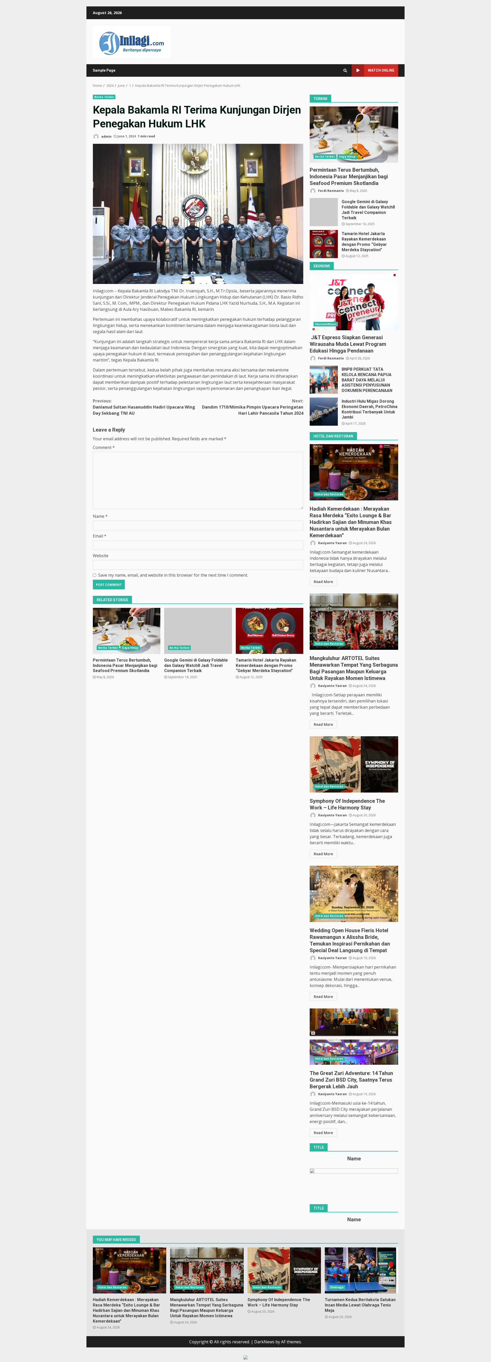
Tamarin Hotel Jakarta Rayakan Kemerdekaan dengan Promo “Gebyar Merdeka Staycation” (269, 631)
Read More (323, 581)
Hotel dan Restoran (329, 494)
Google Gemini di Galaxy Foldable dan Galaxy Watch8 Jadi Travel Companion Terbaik (198, 631)
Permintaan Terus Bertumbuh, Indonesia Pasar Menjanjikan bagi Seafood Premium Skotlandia (126, 631)
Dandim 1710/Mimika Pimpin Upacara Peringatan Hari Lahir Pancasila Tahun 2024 (252, 407)
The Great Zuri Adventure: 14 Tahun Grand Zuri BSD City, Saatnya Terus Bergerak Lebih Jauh (354, 1036)
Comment (104, 447)
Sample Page (104, 70)
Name (100, 516)
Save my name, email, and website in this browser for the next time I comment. (173, 575)
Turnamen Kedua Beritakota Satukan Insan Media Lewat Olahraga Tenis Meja (361, 1270)
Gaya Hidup (130, 648)
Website (100, 555)
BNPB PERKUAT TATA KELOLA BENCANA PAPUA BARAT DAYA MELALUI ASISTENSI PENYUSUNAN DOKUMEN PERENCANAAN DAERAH (324, 380)
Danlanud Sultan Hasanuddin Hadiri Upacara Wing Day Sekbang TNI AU (144, 407)
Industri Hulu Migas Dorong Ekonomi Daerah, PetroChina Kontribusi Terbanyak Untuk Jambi (324, 412)
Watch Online (381, 70)
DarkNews (264, 1342)
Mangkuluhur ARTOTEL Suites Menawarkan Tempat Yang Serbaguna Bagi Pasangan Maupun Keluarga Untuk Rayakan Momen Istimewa (354, 622)
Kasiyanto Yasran (332, 543)
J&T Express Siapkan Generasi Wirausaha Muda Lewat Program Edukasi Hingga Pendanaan (354, 302)
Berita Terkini (104, 97)
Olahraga (337, 1287)
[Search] (345, 70)
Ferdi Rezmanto (330, 191)
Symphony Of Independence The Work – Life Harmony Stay (354, 764)
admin (106, 136)
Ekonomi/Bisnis (325, 324)
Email (99, 536)
